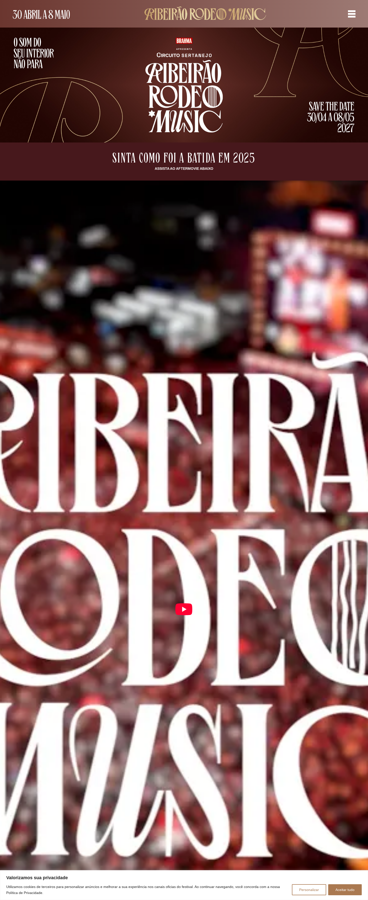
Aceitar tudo (344, 890)
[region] (184, 885)
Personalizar (309, 890)
